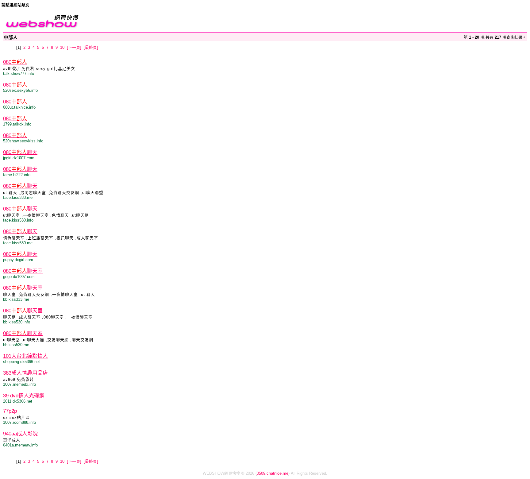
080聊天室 (23, 271)
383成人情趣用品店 (25, 373)
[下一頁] (74, 47)
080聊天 (20, 152)
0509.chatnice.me (272, 473)
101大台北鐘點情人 (25, 356)
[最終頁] (91, 47)
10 (62, 47)
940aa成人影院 (20, 434)
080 (15, 62)
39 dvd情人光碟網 (23, 396)
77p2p (10, 411)
